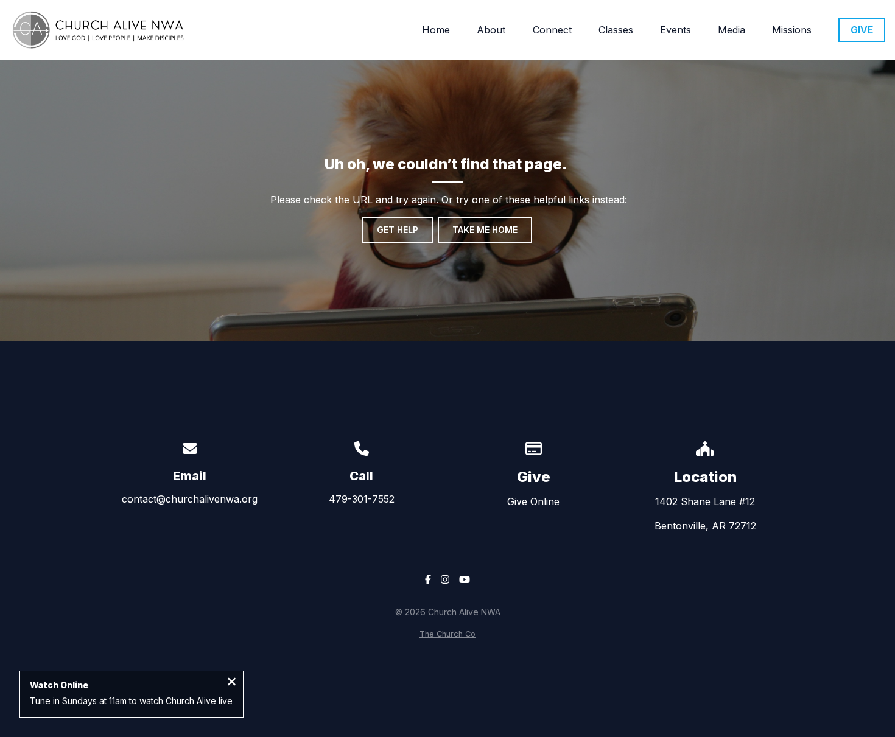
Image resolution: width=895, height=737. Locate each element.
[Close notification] (231, 683)
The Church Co (447, 633)
